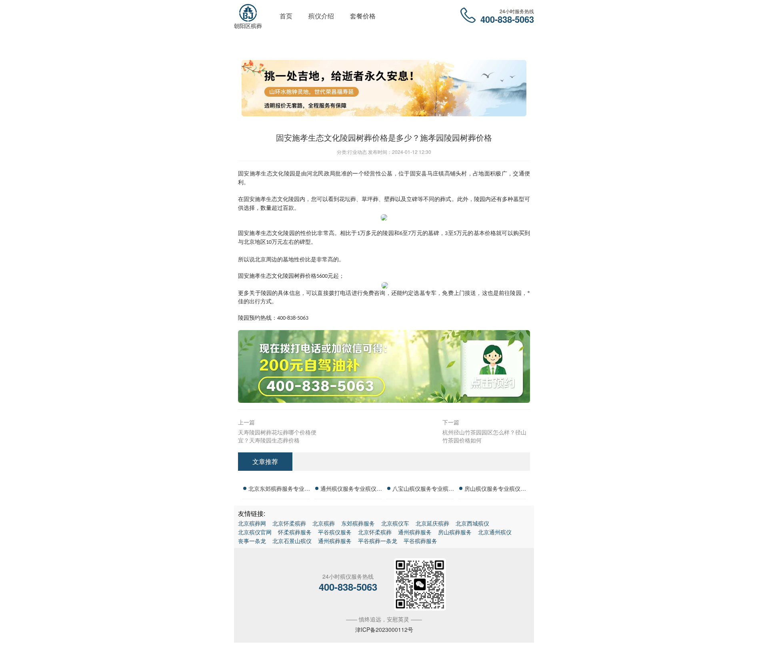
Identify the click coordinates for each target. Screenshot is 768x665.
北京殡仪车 (395, 523)
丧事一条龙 (252, 541)
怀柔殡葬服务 (295, 532)
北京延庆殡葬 (432, 523)
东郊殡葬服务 (358, 523)
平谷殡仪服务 (335, 532)
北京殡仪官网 (255, 532)
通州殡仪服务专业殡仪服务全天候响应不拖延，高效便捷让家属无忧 (351, 489)
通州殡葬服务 (415, 532)
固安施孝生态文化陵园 (272, 199)
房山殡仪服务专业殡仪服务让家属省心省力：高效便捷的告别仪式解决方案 (495, 489)
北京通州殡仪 (495, 532)
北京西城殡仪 (472, 523)
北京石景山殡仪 (292, 541)
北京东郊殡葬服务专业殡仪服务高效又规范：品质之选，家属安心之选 (279, 489)
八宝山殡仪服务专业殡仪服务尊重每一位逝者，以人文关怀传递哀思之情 (423, 489)
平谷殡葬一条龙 (377, 541)
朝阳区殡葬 (248, 26)
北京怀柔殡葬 (289, 523)
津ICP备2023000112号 (384, 629)
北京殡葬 (323, 523)
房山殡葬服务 (455, 532)
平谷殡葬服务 (420, 541)
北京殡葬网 (252, 523)
